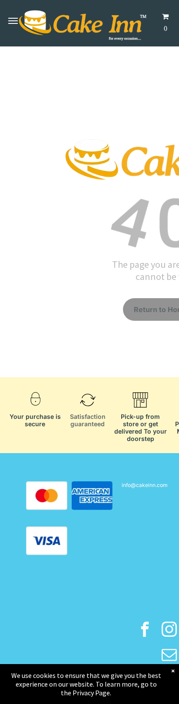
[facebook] (144, 630)
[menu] (13, 21)
